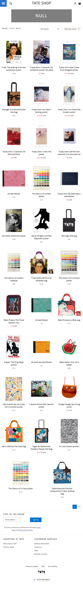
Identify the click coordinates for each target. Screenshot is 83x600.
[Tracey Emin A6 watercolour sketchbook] (69, 178)
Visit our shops (8, 547)
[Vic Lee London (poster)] (69, 431)
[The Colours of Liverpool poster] (69, 263)
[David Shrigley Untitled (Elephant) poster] (41, 221)
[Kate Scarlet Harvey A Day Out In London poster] (14, 389)
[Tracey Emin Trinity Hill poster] (41, 136)
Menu (3, 3)
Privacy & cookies (32, 566)
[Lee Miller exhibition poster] (14, 221)
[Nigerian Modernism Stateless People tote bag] (41, 431)
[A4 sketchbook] (14, 178)
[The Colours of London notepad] (14, 263)
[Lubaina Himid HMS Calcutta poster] (41, 389)
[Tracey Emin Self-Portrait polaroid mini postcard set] (69, 136)
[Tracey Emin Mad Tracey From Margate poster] (69, 52)
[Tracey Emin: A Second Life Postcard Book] (14, 136)
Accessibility (52, 566)
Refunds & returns (41, 554)
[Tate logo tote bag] (69, 221)
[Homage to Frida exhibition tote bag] (14, 94)
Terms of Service (23, 530)
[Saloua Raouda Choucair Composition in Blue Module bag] (62, 473)
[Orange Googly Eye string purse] (69, 389)
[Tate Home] (41, 572)
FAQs (36, 551)
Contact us (38, 547)
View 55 (18, 28)
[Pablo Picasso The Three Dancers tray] (14, 305)
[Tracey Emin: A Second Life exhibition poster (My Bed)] (41, 52)
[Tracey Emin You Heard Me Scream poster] (69, 94)
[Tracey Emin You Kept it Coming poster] (41, 94)
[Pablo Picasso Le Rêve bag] (69, 305)
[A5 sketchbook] (41, 305)
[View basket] (79, 3)
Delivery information (41, 544)
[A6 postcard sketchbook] (41, 347)
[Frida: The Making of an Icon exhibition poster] (14, 52)
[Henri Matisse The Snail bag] (14, 431)
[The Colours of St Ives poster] (21, 473)
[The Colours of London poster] (41, 178)
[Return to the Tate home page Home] (41, 3)
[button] (10, 3)
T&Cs (43, 566)
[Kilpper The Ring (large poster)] (14, 347)
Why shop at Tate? (10, 544)
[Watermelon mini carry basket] (69, 347)
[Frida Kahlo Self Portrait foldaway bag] (41, 263)
